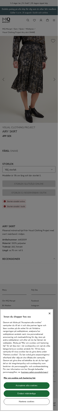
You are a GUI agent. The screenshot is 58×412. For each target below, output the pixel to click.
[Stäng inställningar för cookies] (49, 313)
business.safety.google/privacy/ (34, 372)
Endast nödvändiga (27, 393)
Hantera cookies (26, 401)
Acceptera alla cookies (26, 385)
